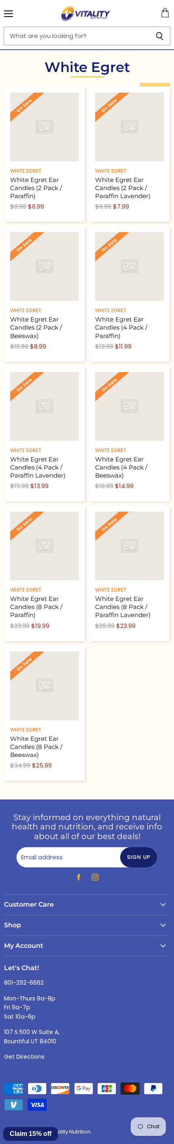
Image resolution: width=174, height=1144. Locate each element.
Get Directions (24, 1057)
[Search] (159, 36)
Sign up (139, 857)
